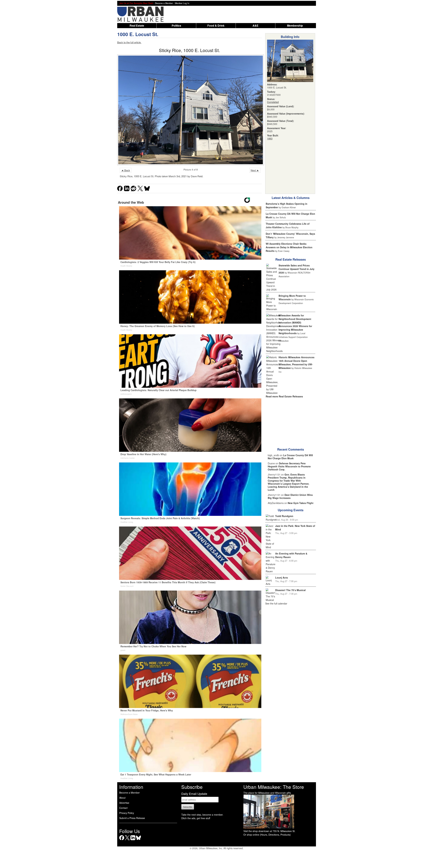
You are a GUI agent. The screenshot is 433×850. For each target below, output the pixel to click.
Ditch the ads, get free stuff (195, 818)
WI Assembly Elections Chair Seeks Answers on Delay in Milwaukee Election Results (289, 247)
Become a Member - (165, 3)
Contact (123, 807)
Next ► (255, 170)
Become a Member (129, 792)
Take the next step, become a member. (202, 814)
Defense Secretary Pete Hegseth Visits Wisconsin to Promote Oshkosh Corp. (289, 466)
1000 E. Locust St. (137, 34)
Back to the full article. (129, 42)
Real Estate (137, 25)
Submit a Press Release (132, 818)
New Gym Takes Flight (300, 503)
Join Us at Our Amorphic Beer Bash (136, 3)
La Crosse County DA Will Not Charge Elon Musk (290, 456)
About (122, 797)
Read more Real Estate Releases (284, 396)
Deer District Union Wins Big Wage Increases (290, 496)
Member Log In (182, 3)
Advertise (124, 802)
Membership (295, 25)
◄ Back (125, 170)
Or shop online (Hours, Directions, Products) (267, 834)
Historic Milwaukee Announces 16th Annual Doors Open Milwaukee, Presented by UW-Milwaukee (296, 363)
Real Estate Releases (290, 259)
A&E (255, 25)
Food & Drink (215, 25)
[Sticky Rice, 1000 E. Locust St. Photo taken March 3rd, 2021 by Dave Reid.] (189, 110)
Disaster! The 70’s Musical (290, 590)
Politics (176, 25)
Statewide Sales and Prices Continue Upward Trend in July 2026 (296, 269)
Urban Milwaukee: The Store (273, 786)
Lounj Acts (281, 577)
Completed (273, 102)
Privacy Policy (126, 813)
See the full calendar (276, 603)
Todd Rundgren (284, 516)
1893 (269, 138)
